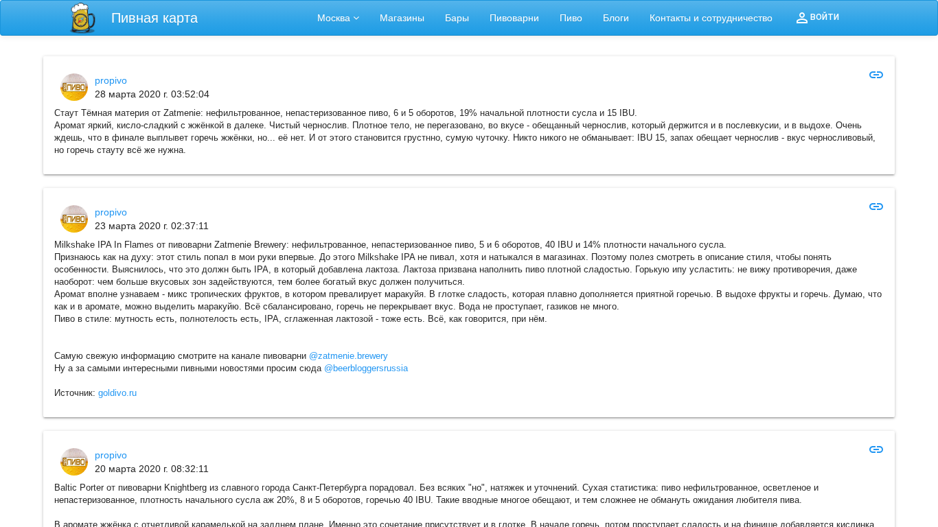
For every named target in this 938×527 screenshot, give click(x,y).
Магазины (402, 17)
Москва (333, 17)
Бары (457, 17)
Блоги (616, 17)
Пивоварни (514, 17)
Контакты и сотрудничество (711, 17)
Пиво (571, 17)
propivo (111, 80)
